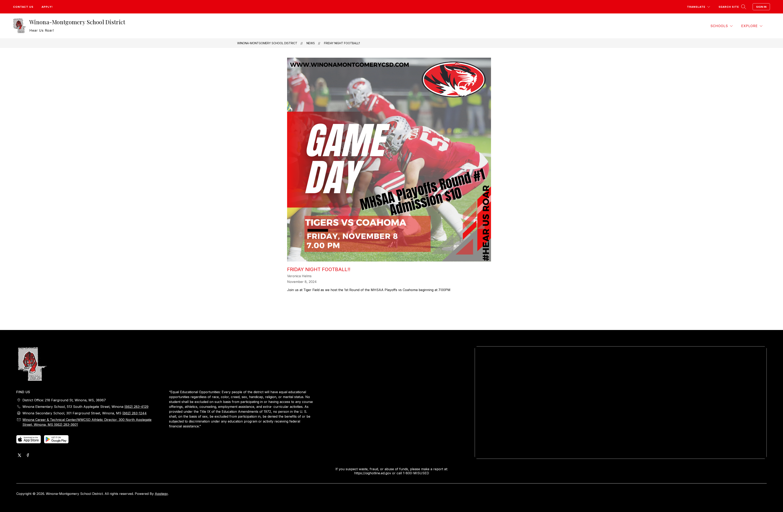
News (310, 43)
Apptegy (161, 494)
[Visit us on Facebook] (27, 455)
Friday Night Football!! (342, 43)
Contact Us (23, 6)
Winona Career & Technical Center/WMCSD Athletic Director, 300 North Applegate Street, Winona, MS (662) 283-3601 (87, 422)
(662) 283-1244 (134, 413)
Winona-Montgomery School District (267, 43)
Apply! (47, 6)
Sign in (761, 6)
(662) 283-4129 (136, 407)
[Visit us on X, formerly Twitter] (19, 455)
